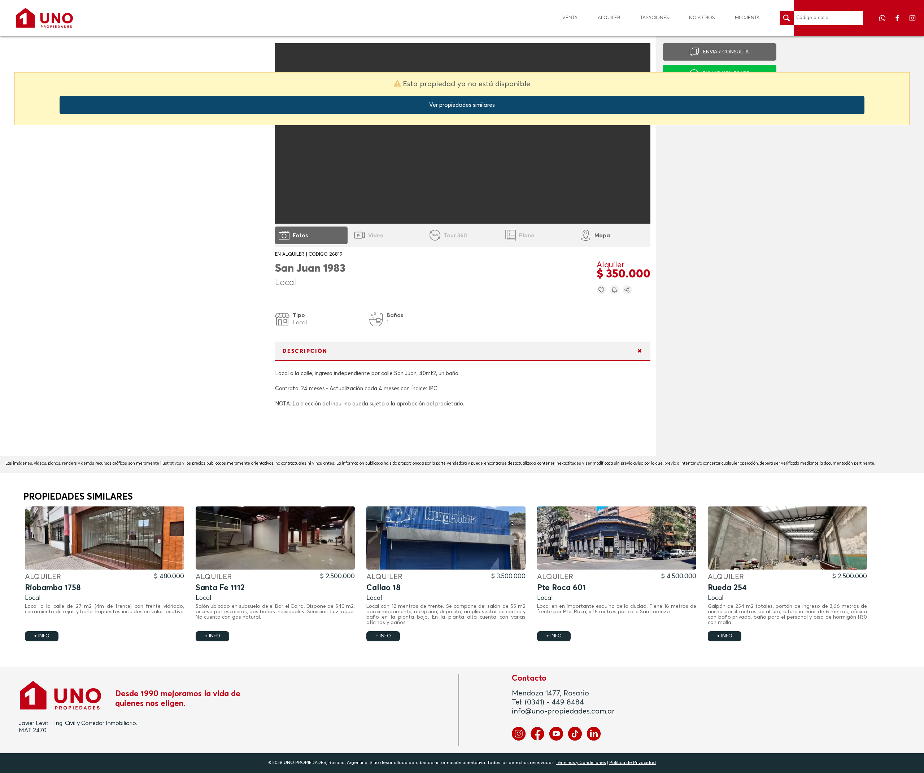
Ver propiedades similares (462, 105)
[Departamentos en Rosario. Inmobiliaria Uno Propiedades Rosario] (44, 18)
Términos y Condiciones (581, 763)
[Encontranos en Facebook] (898, 23)
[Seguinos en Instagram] (912, 23)
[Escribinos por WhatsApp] (882, 23)
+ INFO (41, 636)
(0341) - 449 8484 (554, 702)
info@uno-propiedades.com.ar (563, 711)
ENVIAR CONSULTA (726, 51)
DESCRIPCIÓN (305, 351)
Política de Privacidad (632, 763)
